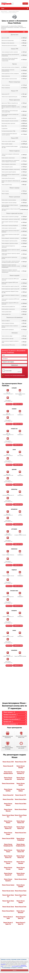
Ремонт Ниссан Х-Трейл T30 (20, 917)
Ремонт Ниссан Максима (8, 810)
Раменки (14, 408)
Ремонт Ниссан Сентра (21, 879)
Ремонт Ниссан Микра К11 (8, 815)
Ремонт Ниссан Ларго (20, 799)
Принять (14, 970)
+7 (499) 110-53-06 (17, 544)
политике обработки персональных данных (19, 966)
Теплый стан (14, 428)
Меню (2, 8)
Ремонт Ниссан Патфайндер (21, 839)
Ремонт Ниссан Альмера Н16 (8, 778)
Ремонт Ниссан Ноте (20, 832)
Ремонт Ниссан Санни (8, 890)
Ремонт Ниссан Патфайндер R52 (20, 845)
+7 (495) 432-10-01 (17, 504)
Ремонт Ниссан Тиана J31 (8, 895)
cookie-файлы (3, 964)
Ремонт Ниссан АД (8, 766)
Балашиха (14, 610)
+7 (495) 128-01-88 (17, 586)
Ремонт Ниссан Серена (8, 885)
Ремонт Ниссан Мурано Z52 (21, 827)
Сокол (14, 449)
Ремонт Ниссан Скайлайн (21, 885)
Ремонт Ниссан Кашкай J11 (21, 874)
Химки (14, 630)
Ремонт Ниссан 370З (20, 761)
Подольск (14, 569)
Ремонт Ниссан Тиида (8, 906)
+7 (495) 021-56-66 (17, 625)
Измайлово (14, 650)
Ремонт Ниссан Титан (20, 906)
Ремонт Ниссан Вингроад (21, 911)
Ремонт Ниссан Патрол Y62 (21, 856)
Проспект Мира (14, 590)
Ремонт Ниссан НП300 (8, 838)
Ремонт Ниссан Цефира (21, 790)
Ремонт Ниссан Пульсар (8, 868)
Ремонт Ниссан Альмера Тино (21, 778)
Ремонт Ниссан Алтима (8, 783)
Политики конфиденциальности (19, 375)
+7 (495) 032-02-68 (17, 484)
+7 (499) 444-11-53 (17, 565)
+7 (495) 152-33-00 (17, 424)
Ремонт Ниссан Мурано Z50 (21, 821)
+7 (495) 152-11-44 (17, 404)
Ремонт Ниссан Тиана (20, 890)
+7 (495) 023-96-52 (17, 606)
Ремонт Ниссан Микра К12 (21, 815)
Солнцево (14, 388)
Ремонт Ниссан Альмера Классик (8, 772)
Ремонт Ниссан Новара (8, 833)
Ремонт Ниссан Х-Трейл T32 (20, 923)
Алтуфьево (14, 529)
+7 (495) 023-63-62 (17, 524)
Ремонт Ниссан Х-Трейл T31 (8, 923)
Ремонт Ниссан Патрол (8, 850)
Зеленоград (14, 489)
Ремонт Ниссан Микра (21, 809)
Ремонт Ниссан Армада (21, 784)
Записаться (9, 404)
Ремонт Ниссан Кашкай (21, 868)
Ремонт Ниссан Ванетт (8, 911)
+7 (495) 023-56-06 (17, 645)
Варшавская (14, 509)
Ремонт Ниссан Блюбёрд (8, 790)
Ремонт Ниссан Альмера (21, 766)
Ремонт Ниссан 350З (8, 761)
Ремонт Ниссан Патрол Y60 (21, 850)
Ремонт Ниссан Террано (21, 901)
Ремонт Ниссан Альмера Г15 (21, 772)
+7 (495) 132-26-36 (17, 445)
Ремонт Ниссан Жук (8, 799)
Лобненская (14, 549)
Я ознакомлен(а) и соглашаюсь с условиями (12, 967)
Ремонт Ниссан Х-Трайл (8, 917)
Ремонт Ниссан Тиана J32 (20, 895)
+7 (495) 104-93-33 (17, 464)
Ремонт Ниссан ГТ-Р (20, 795)
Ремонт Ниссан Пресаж (8, 862)
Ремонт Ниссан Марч (20, 803)
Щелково (14, 469)
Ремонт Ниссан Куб (8, 795)
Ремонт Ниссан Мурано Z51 (8, 827)
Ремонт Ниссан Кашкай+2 (8, 879)
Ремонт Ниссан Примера (21, 862)
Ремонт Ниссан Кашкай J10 (8, 874)
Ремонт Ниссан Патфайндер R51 (8, 845)
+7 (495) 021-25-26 (17, 665)
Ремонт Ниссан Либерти (8, 804)
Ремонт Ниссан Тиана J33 (8, 901)
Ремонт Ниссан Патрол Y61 (8, 856)
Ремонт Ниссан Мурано (8, 821)
